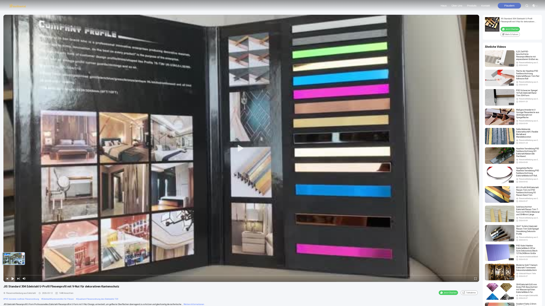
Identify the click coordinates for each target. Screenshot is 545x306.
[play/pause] (13, 278)
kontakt (485, 5)
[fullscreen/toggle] (475, 278)
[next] (18, 278)
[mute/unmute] (24, 278)
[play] (241, 148)
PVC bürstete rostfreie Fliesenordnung (22, 299)
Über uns (456, 5)
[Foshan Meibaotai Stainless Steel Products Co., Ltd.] (17, 5)
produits (471, 5)
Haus (444, 5)
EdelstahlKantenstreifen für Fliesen (58, 299)
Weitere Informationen (194, 304)
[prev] (7, 278)
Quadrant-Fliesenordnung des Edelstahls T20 (97, 299)
